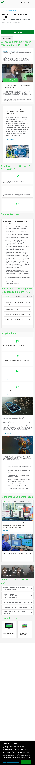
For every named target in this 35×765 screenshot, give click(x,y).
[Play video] (17, 73)
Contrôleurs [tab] (6, 296)
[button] (14, 139)
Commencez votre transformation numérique (15, 142)
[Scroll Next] (32, 296)
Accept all (25, 762)
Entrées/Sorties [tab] (16, 296)
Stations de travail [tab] (27, 296)
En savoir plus (6, 348)
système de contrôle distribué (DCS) (11, 51)
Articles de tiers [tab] (7, 501)
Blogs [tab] (15, 501)
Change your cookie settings (11, 762)
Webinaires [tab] (30, 501)
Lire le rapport (10, 139)
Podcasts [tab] (21, 501)
